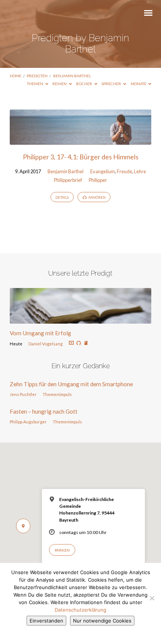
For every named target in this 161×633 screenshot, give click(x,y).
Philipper (98, 180)
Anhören (97, 197)
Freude (124, 171)
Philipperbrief (68, 180)
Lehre (140, 171)
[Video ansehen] (71, 342)
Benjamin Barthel (72, 76)
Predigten (37, 76)
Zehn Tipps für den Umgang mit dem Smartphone (71, 384)
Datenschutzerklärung (80, 610)
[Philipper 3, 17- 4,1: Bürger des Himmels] (80, 140)
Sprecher (111, 83)
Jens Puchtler (23, 394)
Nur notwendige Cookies (102, 621)
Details (62, 197)
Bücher (84, 83)
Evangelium (102, 171)
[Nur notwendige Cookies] (151, 598)
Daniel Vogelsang (45, 343)
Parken (62, 550)
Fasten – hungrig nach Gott (44, 411)
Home (15, 76)
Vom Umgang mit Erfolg (40, 333)
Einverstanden (46, 621)
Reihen (59, 83)
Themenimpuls (57, 394)
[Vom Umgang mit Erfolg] (80, 319)
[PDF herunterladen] (86, 343)
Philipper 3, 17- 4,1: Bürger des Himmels (81, 157)
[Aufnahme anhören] (78, 343)
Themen (35, 83)
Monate (139, 83)
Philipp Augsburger (28, 421)
